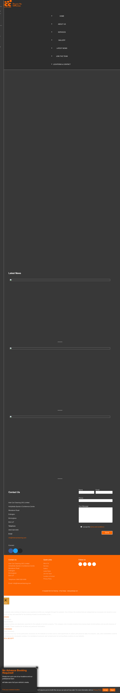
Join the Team (62, 56)
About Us (62, 24)
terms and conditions (97, 527)
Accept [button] (105, 690)
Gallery (61, 40)
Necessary (7, 619)
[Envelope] (94, 564)
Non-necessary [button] (7, 629)
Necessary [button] (5, 617)
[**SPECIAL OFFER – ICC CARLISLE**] (60, 417)
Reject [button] (112, 690)
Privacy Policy (97, 690)
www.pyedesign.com (72, 591)
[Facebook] (10, 550)
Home (62, 16)
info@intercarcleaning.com (17, 538)
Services (62, 32)
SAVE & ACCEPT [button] (8, 638)
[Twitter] (15, 550)
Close (38, 678)
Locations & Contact (62, 64)
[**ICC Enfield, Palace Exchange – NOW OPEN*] (60, 349)
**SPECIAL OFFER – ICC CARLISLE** (30, 475)
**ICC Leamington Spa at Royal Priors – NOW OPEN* (37, 338)
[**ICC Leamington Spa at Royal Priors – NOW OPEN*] (60, 280)
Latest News (62, 48)
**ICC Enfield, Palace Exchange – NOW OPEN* (34, 407)
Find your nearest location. (11, 689)
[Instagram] (20, 550)
